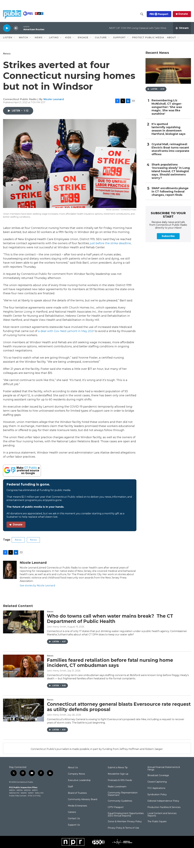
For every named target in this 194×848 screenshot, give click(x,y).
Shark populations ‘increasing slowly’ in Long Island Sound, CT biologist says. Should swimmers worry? (171, 171)
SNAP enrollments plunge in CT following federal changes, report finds (170, 192)
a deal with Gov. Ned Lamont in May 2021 (65, 331)
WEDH (12, 790)
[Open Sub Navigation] (14, 37)
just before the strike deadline (110, 243)
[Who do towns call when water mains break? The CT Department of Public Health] (23, 621)
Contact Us (74, 818)
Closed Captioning (157, 782)
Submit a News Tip (118, 767)
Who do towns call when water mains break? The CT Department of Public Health (110, 618)
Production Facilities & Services (163, 807)
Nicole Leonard (53, 99)
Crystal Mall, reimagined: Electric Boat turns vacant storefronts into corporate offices (170, 149)
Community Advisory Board (82, 799)
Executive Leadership (79, 780)
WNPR (24, 793)
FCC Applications (156, 788)
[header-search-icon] (142, 14)
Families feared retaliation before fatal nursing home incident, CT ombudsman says (110, 662)
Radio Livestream (117, 787)
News (7, 53)
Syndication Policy (157, 794)
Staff (70, 787)
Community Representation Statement (123, 794)
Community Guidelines (120, 801)
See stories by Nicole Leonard (37, 585)
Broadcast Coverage (158, 775)
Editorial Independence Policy (163, 801)
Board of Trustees (77, 793)
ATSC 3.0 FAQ (34, 795)
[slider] (20, 28)
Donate (183, 14)
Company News (76, 774)
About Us (73, 767)
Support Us (74, 825)
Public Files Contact (17, 795)
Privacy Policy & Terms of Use (123, 828)
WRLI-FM (39, 793)
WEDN (20, 790)
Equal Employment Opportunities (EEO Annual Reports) (126, 814)
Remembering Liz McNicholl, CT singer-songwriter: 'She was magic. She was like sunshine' (167, 107)
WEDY (35, 790)
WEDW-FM (14, 793)
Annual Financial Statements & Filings (163, 768)
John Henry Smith (56, 626)
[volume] (15, 28)
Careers (72, 812)
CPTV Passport (116, 807)
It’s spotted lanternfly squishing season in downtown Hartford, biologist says (168, 129)
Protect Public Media (148, 37)
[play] (6, 28)
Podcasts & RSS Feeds (120, 780)
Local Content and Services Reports (161, 814)
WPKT (31, 793)
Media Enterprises (77, 806)
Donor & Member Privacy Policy (125, 821)
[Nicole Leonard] (10, 570)
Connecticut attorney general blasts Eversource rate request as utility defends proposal (119, 706)
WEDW (27, 790)
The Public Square (157, 821)
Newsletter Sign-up (118, 774)
